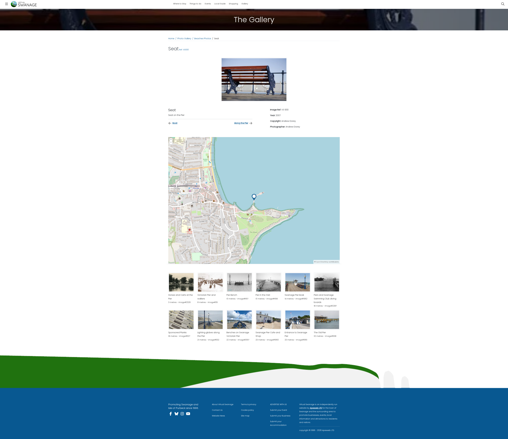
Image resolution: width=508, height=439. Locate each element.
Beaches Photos (202, 38)
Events (208, 3)
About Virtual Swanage (222, 404)
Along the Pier (241, 123)
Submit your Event (278, 410)
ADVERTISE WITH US (278, 404)
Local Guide (220, 3)
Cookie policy (247, 410)
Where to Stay (179, 3)
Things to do (195, 3)
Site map (245, 415)
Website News (218, 415)
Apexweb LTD (316, 408)
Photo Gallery (184, 38)
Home (171, 38)
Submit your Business (280, 415)
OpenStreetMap (322, 262)
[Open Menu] (6, 4)
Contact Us (217, 410)
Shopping (233, 3)
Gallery (244, 3)
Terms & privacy (248, 404)
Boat (175, 123)
